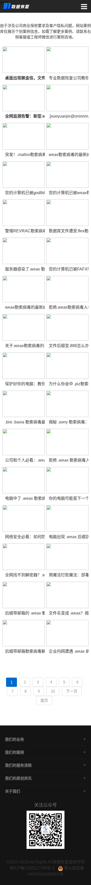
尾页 (44, 700)
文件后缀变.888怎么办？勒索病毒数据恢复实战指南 (68, 346)
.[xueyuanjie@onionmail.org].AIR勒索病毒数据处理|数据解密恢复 (68, 116)
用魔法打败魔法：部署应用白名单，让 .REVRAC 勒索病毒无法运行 (68, 575)
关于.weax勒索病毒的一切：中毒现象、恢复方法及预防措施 (25, 346)
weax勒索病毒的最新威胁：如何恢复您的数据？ (68, 154)
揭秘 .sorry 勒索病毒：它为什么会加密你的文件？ (68, 422)
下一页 (71, 691)
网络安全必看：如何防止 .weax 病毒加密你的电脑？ (25, 537)
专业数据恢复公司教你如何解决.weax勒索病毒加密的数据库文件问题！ (68, 78)
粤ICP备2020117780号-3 (32, 868)
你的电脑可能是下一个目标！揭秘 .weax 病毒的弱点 (68, 498)
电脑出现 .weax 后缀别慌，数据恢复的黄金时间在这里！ (68, 537)
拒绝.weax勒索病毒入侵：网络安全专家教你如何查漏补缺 (68, 307)
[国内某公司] (24, 60)
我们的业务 (14, 739)
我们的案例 (14, 752)
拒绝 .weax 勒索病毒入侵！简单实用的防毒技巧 (68, 460)
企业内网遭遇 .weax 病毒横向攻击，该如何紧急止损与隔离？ (68, 651)
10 (53, 691)
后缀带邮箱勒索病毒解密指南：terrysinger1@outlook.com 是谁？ (25, 651)
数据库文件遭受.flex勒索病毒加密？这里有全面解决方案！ (68, 231)
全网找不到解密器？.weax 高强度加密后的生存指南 (25, 575)
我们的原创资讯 (18, 778)
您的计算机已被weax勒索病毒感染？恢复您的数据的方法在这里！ (68, 193)
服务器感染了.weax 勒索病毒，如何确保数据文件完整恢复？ (25, 269)
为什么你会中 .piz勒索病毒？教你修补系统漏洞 (68, 384)
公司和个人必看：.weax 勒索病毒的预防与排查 (25, 460)
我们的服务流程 (18, 765)
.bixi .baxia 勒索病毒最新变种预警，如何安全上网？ (25, 422)
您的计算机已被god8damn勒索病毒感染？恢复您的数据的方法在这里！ (25, 193)
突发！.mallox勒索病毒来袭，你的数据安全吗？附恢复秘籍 (25, 154)
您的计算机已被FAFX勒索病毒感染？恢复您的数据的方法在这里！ (68, 269)
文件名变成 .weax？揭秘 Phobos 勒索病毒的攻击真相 (68, 613)
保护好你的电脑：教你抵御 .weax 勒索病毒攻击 (25, 384)
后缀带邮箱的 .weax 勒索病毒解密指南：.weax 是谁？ (25, 613)
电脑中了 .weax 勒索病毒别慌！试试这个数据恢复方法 (25, 498)
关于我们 (12, 791)
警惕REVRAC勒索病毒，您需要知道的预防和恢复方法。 (25, 231)
